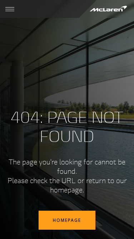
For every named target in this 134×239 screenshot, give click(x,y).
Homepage (67, 220)
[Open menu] (10, 9)
